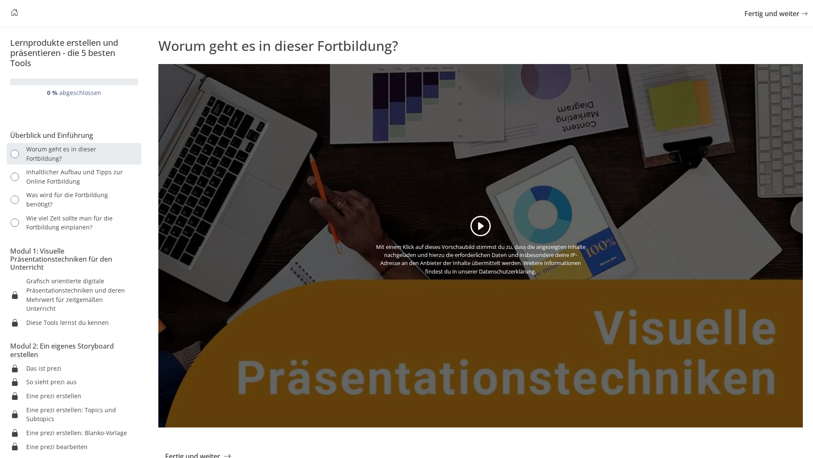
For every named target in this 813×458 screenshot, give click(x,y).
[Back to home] (14, 14)
